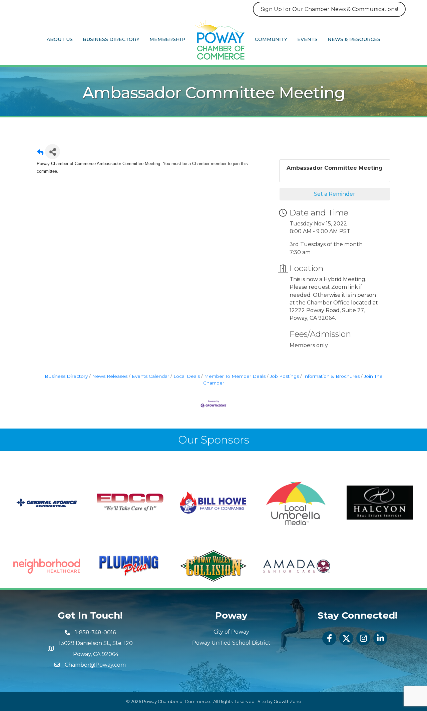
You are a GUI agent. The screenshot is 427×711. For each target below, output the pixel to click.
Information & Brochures (331, 376)
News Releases (109, 376)
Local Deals (186, 376)
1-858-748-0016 (95, 632)
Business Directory (111, 39)
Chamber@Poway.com (95, 665)
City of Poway (231, 632)
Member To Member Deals (235, 376)
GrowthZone (287, 701)
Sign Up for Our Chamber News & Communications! (329, 9)
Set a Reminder (334, 194)
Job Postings (284, 376)
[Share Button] (52, 151)
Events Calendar (150, 376)
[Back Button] (40, 153)
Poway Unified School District (231, 643)
